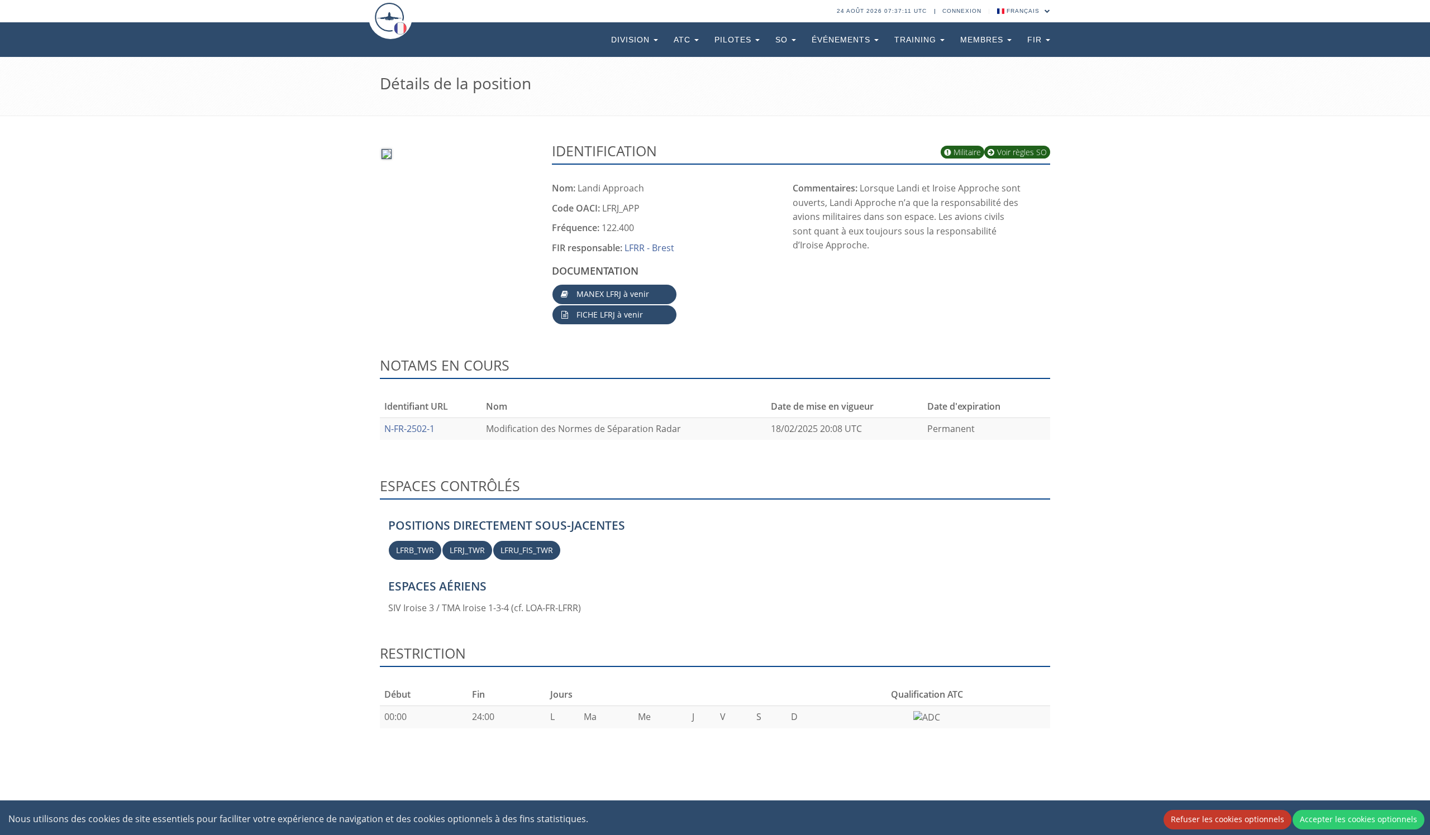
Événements (842, 39)
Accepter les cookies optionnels (1358, 819)
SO (782, 39)
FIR (1036, 39)
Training (916, 39)
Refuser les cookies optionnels (1227, 819)
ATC (683, 39)
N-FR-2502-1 (409, 429)
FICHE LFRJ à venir (608, 314)
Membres (983, 39)
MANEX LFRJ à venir (611, 294)
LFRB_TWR (415, 550)
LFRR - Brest (649, 248)
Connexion (961, 11)
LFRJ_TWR (467, 550)
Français (1023, 11)
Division (631, 39)
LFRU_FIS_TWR (526, 550)
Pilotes (734, 39)
